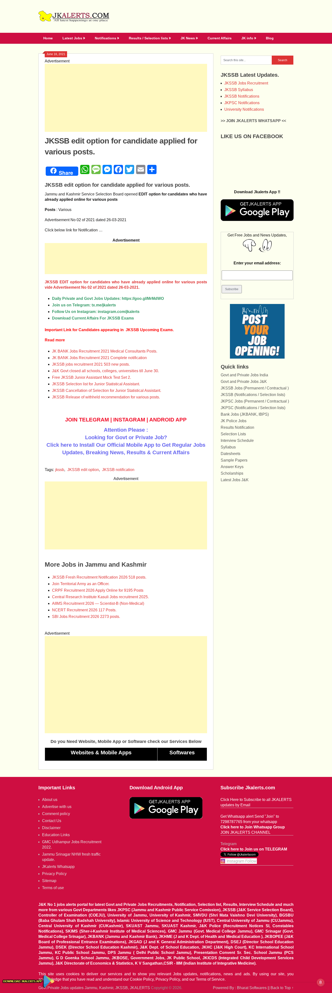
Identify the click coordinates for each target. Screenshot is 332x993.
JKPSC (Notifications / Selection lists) (253, 408)
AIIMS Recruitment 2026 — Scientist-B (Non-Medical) (98, 603)
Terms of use (53, 888)
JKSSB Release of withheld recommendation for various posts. (106, 397)
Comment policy (56, 814)
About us (49, 800)
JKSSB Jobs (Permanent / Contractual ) (255, 388)
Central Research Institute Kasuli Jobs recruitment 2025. (100, 597)
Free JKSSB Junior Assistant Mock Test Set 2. (91, 377)
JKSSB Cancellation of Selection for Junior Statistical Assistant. (106, 390)
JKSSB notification (118, 470)
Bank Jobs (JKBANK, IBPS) (245, 414)
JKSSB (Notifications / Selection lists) (253, 395)
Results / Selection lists (148, 38)
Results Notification (237, 427)
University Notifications (244, 109)
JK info (247, 38)
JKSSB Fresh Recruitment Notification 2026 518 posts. (99, 577)
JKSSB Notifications (241, 96)
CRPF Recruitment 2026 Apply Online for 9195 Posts (97, 590)
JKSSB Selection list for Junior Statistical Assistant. (96, 384)
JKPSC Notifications (242, 103)
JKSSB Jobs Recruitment (246, 83)
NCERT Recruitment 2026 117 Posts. (84, 610)
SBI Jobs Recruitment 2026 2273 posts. (86, 616)
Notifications (105, 38)
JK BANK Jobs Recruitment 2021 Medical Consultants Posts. (104, 351)
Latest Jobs (72, 38)
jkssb (59, 470)
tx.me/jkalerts (104, 305)
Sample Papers (234, 460)
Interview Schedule (237, 440)
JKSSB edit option (83, 470)
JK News (188, 38)
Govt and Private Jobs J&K (244, 381)
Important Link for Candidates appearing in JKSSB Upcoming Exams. (109, 330)
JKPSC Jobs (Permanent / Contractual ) (255, 401)
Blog (270, 38)
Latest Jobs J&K (235, 480)
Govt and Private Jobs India (244, 375)
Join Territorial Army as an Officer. (80, 584)
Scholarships (232, 473)
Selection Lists (233, 434)
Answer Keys (232, 467)
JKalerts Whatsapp (58, 867)
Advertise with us (56, 807)
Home (48, 38)
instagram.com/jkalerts (119, 312)
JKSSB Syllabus (238, 90)
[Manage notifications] (320, 982)
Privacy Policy (54, 874)
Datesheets (230, 454)
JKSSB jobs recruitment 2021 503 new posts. (91, 364)
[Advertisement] (126, 98)
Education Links (56, 835)
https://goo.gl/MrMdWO (143, 298)
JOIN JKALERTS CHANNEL (245, 832)
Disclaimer (51, 828)
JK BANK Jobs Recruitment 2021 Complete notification (99, 358)
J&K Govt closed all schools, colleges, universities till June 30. (105, 371)
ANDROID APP (168, 420)
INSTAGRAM (129, 420)
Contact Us (51, 821)
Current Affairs (220, 38)
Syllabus (228, 447)
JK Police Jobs (233, 421)
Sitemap (49, 881)
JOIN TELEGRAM (87, 420)
